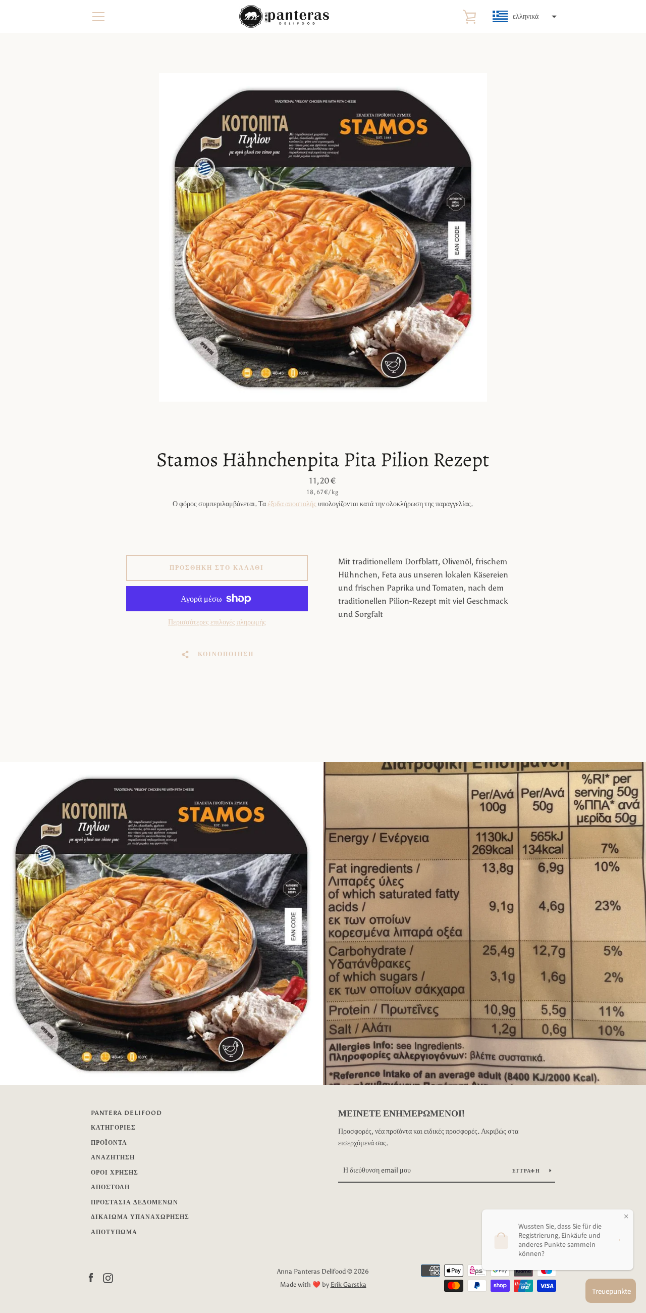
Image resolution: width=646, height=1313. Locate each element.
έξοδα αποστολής (291, 504)
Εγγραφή (527, 1171)
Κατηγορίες (113, 1127)
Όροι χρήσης (114, 1172)
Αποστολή (110, 1187)
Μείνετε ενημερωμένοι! (401, 1113)
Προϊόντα (109, 1142)
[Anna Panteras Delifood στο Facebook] (91, 1277)
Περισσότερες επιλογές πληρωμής (217, 622)
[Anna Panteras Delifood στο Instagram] (108, 1277)
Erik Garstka (348, 1284)
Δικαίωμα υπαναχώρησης (140, 1217)
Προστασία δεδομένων (134, 1202)
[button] (523, 17)
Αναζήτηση (113, 1157)
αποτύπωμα (114, 1232)
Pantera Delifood (126, 1112)
